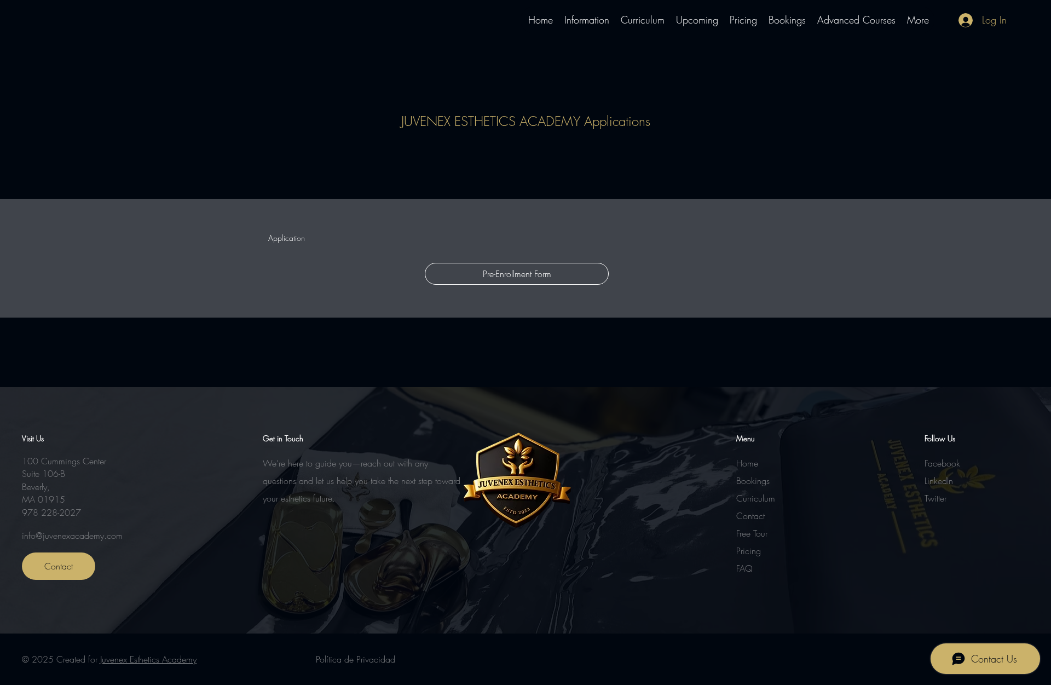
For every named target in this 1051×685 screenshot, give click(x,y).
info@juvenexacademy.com (72, 535)
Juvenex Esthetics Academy (148, 659)
